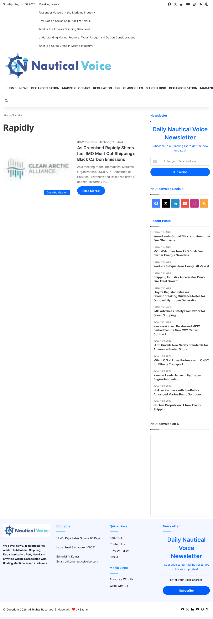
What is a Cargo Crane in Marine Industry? (65, 45)
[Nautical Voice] (59, 65)
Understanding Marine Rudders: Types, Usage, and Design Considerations (86, 37)
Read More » (91, 190)
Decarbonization (45, 88)
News (23, 88)
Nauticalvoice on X (164, 424)
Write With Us (119, 585)
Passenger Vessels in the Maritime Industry (66, 12)
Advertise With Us (122, 579)
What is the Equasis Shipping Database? (64, 29)
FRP (117, 88)
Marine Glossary (76, 88)
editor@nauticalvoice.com (81, 561)
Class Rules (133, 88)
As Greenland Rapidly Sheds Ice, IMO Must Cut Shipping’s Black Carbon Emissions (106, 153)
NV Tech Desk (88, 142)
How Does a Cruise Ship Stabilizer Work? (64, 20)
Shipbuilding (156, 88)
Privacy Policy (119, 550)
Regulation (102, 88)
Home (11, 88)
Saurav (84, 609)
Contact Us (117, 544)
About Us (116, 537)
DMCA (114, 557)
